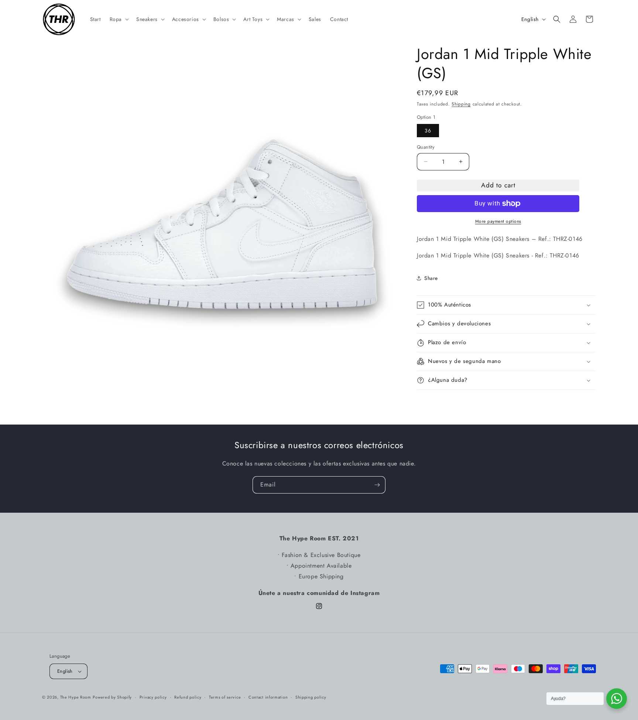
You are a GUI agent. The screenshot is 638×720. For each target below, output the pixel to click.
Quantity (426, 146)
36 (428, 130)
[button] (118, 19)
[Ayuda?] (616, 698)
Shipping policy (310, 697)
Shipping (461, 104)
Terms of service (225, 697)
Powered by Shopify (112, 697)
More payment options (498, 221)
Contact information (268, 697)
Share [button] (431, 278)
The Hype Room (75, 697)
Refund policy (187, 697)
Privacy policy (153, 697)
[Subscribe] (377, 485)
